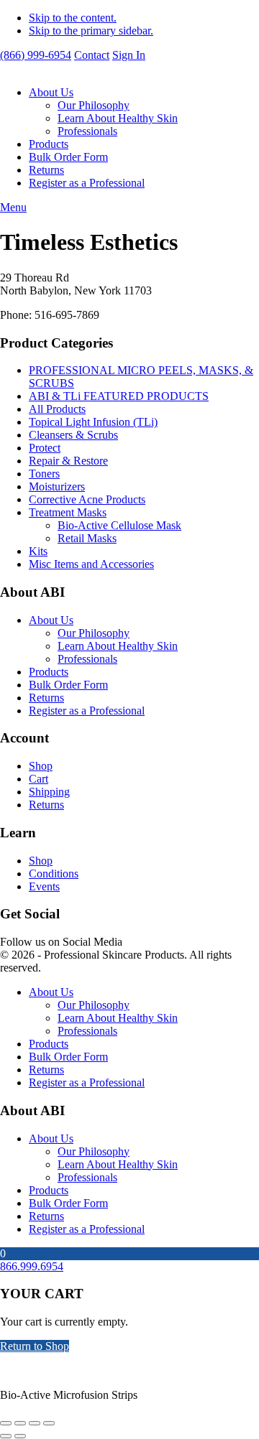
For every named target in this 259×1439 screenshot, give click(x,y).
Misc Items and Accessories (91, 564)
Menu (13, 207)
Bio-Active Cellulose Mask (119, 525)
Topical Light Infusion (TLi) (93, 422)
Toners (44, 473)
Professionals (87, 131)
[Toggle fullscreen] (20, 1423)
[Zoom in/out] (6, 1423)
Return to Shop (34, 1346)
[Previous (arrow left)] (6, 1436)
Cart (38, 779)
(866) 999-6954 (35, 55)
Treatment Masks (67, 512)
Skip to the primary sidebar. (91, 30)
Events (44, 886)
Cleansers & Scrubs (73, 435)
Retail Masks (87, 538)
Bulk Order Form (68, 157)
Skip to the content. (73, 17)
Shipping (49, 792)
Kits (38, 551)
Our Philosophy (94, 105)
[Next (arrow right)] (20, 1436)
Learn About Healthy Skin (118, 118)
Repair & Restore (68, 461)
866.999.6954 (31, 1266)
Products (48, 144)
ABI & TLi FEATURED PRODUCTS (119, 396)
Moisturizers (57, 486)
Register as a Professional (87, 183)
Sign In (128, 55)
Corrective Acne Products (87, 499)
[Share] (34, 1423)
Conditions (53, 873)
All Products (57, 409)
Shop (41, 766)
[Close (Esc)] (49, 1423)
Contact (91, 55)
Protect (44, 448)
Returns (46, 170)
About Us (51, 92)
